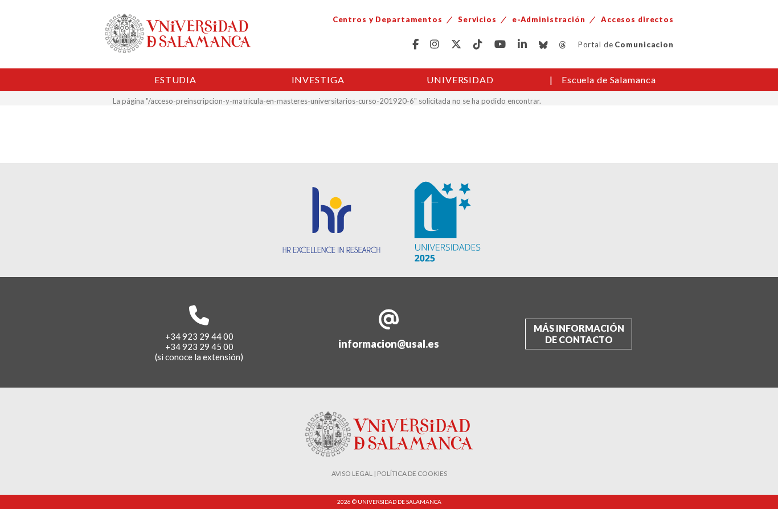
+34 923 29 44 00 (199, 336)
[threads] (563, 45)
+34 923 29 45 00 (199, 346)
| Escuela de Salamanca (603, 79)
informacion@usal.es (388, 343)
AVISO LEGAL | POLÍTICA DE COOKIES (389, 473)
